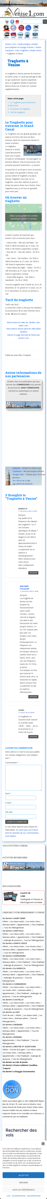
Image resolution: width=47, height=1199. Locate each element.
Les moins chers (33, 921)
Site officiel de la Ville (21, 480)
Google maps (18, 474)
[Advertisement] (23, 437)
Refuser (23, 1182)
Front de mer (8, 1015)
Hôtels (5, 921)
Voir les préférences (23, 1189)
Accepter (23, 1175)
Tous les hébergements (14, 927)
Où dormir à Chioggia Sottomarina (18, 1071)
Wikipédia (16, 468)
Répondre (33, 573)
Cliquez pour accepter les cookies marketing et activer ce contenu (23, 217)
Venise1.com (10, 44)
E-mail (8, 803)
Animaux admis (8, 924)
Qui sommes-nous (19, 1195)
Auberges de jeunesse (13, 977)
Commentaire (11, 762)
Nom (8, 793)
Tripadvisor (17, 471)
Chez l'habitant (38, 924)
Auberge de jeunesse (13, 940)
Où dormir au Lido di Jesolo (15, 1062)
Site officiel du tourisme (23, 483)
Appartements (23, 924)
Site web (8, 812)
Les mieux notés (17, 921)
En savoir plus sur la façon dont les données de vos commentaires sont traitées (22, 833)
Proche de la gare (17, 1049)
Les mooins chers (33, 946)
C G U (9, 1195)
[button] (43, 1143)
